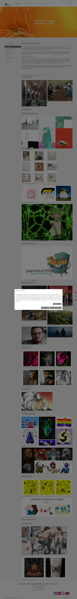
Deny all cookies (45, 307)
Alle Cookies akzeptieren (56, 307)
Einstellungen (56, 303)
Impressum (17, 301)
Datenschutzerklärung (49, 300)
